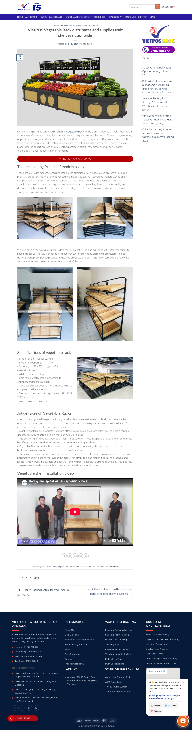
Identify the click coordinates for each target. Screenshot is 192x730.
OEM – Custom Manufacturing (161, 663)
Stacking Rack (112, 644)
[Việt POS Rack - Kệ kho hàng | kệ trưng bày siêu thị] (29, 7)
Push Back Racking (114, 663)
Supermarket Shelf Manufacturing (162, 639)
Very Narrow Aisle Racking (118, 654)
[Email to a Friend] (75, 555)
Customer (130, 17)
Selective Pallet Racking (117, 634)
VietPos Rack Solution (87, 25)
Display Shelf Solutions (63, 25)
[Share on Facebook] (64, 555)
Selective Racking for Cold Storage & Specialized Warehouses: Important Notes (156, 104)
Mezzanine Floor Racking (117, 649)
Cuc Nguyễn (87, 44)
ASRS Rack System (114, 682)
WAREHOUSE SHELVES (51, 17)
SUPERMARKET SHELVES (78, 17)
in (29, 708)
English (166, 7)
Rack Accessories (154, 653)
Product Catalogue (74, 663)
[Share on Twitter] (69, 555)
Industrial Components (157, 644)
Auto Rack (31, 17)
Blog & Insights (72, 634)
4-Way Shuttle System (116, 686)
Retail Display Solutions (76, 644)
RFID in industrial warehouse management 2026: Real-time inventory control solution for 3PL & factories (157, 87)
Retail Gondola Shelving (157, 634)
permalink (113, 566)
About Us (69, 630)
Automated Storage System (119, 677)
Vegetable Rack (75, 131)
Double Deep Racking (116, 639)
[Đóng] (183, 683)
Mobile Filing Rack (114, 659)
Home (20, 17)
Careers (68, 659)
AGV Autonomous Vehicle (117, 691)
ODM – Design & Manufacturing (161, 658)
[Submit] (157, 6)
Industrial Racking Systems (118, 630)
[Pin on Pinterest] (80, 555)
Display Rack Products (157, 649)
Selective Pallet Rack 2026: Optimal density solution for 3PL (157, 71)
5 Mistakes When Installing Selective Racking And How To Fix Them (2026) (157, 119)
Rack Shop (115, 17)
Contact (143, 17)
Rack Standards (73, 654)
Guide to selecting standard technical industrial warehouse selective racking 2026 (158, 135)
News (152, 17)
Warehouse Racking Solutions (79, 639)
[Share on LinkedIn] (86, 555)
